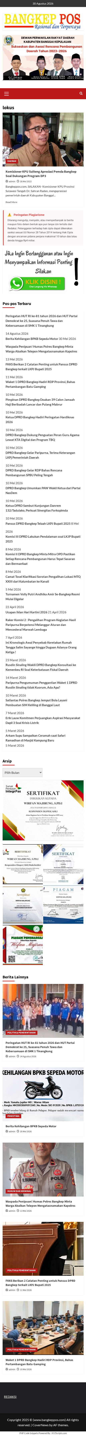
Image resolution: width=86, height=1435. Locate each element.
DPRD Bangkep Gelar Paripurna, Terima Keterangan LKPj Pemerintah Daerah (40, 455)
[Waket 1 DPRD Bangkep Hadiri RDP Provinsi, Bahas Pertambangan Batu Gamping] (43, 1328)
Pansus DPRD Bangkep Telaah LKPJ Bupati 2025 (38, 523)
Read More (11, 202)
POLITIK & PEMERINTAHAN (21, 1032)
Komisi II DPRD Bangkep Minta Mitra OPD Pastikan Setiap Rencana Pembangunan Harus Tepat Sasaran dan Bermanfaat (40, 558)
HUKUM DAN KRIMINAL (19, 1191)
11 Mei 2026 (26, 1290)
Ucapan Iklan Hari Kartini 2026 (26, 612)
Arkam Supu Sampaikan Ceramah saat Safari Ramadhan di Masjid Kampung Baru (35, 738)
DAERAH (11, 161)
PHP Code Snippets (28, 1433)
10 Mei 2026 (26, 1369)
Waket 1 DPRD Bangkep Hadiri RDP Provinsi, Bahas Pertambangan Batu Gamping (40, 384)
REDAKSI (10, 1396)
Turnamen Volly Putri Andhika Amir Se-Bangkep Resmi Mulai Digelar (43, 596)
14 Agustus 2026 (28, 1056)
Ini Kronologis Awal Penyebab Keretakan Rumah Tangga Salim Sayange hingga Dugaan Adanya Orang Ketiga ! (41, 647)
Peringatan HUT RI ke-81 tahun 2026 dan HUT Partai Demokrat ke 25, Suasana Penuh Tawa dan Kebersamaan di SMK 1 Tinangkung (41, 320)
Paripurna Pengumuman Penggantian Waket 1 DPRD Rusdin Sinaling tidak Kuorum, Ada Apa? (41, 685)
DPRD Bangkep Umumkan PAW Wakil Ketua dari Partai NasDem (43, 490)
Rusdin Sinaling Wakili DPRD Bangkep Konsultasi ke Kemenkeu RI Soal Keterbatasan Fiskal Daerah (41, 667)
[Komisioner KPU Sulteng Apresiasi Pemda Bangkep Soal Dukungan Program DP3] (43, 139)
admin (12, 181)
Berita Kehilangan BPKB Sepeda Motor (32, 338)
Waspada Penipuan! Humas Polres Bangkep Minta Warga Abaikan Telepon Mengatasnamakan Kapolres (41, 349)
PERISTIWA (13, 1116)
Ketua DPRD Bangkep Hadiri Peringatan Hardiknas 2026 (40, 419)
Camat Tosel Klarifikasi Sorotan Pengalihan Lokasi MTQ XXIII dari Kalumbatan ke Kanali (43, 579)
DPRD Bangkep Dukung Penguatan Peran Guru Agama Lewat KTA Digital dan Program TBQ (42, 437)
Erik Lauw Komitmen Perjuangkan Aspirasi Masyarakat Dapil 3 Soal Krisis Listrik (43, 720)
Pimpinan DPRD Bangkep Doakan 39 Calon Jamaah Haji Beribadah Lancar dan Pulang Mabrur (40, 402)
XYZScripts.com (59, 1433)
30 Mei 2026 (26, 1131)
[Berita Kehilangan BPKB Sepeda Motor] (43, 1094)
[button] (7, 93)
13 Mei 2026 (26, 1211)
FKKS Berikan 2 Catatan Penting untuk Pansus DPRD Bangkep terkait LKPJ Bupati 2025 (41, 366)
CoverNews (40, 1425)
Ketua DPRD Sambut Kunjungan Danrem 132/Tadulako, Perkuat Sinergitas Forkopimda (37, 508)
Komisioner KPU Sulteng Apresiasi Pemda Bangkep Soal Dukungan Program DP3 (41, 173)
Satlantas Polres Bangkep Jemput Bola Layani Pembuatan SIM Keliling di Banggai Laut (36, 702)
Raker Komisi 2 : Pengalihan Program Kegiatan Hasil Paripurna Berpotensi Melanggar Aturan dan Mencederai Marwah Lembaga (41, 624)
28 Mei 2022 (26, 181)
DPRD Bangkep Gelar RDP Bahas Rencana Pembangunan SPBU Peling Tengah (34, 472)
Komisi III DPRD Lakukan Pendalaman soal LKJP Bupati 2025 (43, 539)
